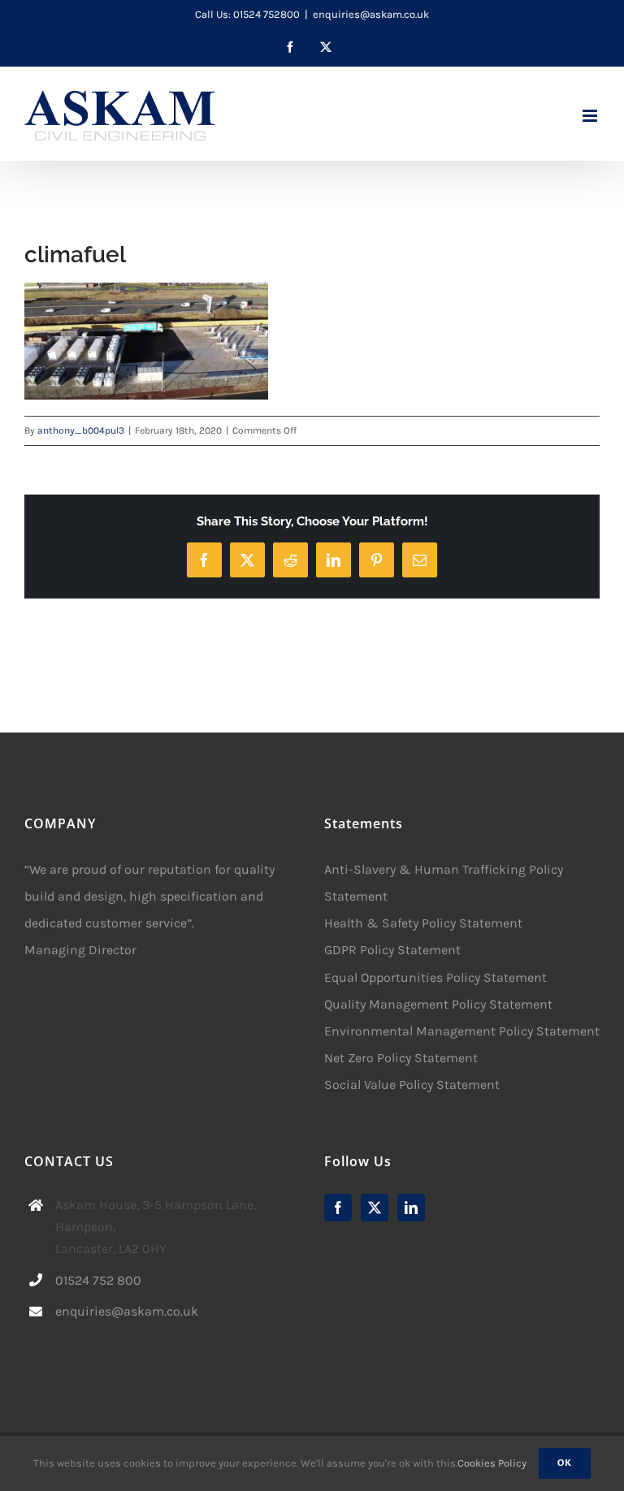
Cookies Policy (491, 1463)
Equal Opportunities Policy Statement (435, 977)
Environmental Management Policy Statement (462, 1031)
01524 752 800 (98, 1280)
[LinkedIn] (411, 1207)
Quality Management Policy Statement (438, 1004)
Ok (564, 1463)
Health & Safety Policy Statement (423, 923)
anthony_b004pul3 (80, 430)
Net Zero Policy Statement (401, 1057)
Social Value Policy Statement (412, 1084)
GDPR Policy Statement (392, 949)
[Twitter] (374, 1207)
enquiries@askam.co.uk (371, 14)
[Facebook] (338, 1207)
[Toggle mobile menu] (591, 115)
